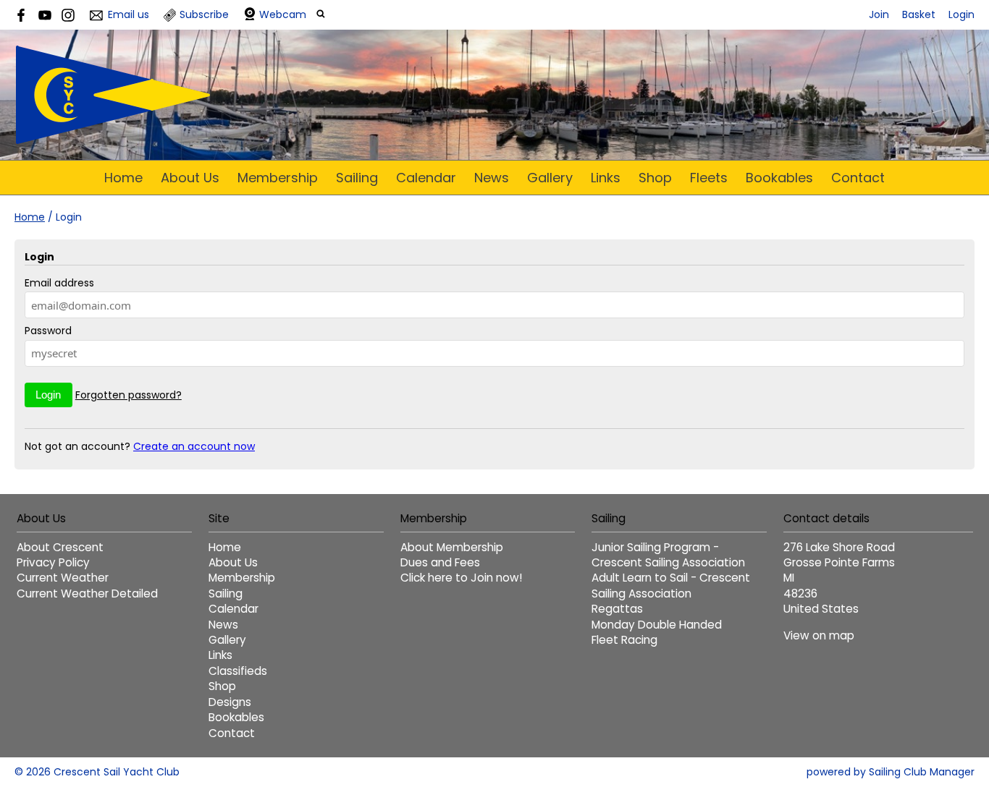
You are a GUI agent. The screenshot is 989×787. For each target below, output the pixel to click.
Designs (230, 702)
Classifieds (238, 670)
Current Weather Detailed (87, 593)
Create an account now (194, 446)
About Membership (451, 547)
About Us (190, 178)
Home (123, 178)
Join (879, 14)
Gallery (550, 178)
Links (605, 178)
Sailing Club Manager (922, 772)
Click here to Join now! (461, 577)
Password (48, 330)
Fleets (709, 178)
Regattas (617, 608)
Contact (858, 178)
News (491, 178)
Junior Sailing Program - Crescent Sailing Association (668, 555)
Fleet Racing (624, 639)
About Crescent (60, 547)
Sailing (357, 178)
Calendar (426, 178)
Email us (128, 14)
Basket (918, 14)
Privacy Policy (53, 562)
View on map (818, 635)
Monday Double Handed (657, 624)
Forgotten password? (128, 395)
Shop (655, 178)
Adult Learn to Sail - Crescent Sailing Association (671, 585)
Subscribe (204, 14)
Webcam (282, 14)
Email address (59, 283)
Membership (277, 178)
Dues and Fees (440, 562)
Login (961, 14)
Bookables (779, 178)
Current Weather (63, 577)
